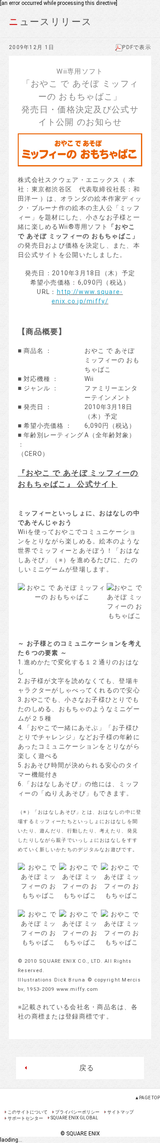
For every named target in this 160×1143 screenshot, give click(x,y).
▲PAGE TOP (147, 1097)
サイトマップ (120, 1112)
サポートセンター (25, 1118)
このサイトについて (28, 1112)
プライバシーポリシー (77, 1112)
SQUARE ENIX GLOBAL (74, 1117)
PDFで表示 (136, 47)
